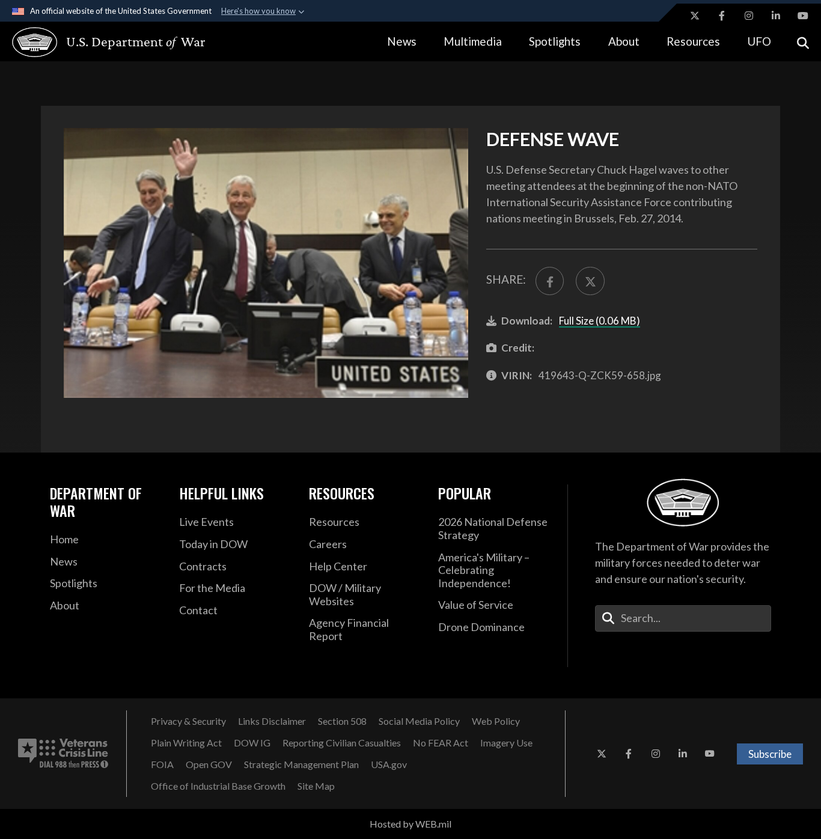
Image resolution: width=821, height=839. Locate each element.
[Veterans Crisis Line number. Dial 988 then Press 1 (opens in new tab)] (63, 754)
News (402, 41)
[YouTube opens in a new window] (803, 16)
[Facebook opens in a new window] (722, 16)
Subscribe (770, 754)
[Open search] (803, 41)
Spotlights (555, 41)
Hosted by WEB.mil (410, 823)
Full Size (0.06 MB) (599, 320)
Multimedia (473, 41)
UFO (759, 41)
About (623, 41)
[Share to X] (590, 281)
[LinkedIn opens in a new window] (776, 16)
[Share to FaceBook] (550, 281)
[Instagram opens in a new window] (749, 16)
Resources (693, 41)
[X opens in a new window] (695, 16)
